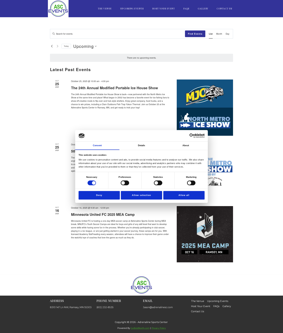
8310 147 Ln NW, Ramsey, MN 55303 (71, 307)
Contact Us (224, 8)
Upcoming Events (132, 8)
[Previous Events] (52, 46)
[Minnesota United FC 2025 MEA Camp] (205, 234)
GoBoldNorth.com (140, 328)
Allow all (183, 195)
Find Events (195, 33)
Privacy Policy (159, 328)
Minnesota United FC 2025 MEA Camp (103, 214)
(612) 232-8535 (105, 307)
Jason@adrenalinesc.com (158, 307)
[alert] (141, 58)
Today (66, 46)
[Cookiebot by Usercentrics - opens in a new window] (192, 136)
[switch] (125, 183)
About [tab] (185, 145)
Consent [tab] (97, 145)
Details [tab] (141, 145)
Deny (99, 195)
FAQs (186, 8)
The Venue (105, 8)
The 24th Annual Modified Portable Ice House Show (114, 87)
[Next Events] (57, 46)
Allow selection (141, 195)
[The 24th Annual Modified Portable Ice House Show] (205, 107)
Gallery (203, 8)
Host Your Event (163, 8)
